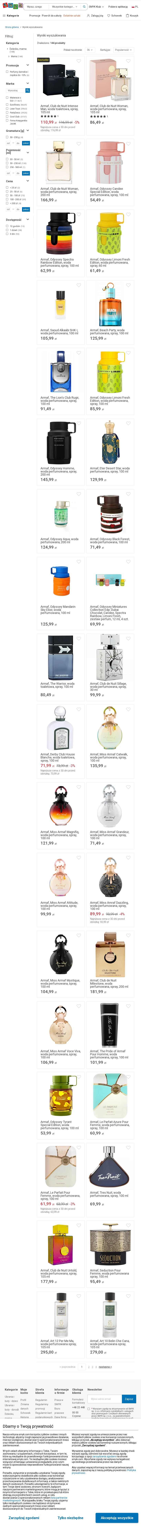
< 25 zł (15, 187)
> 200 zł (15, 203)
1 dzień (16, 230)
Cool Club (18, 116)
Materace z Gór (16, 99)
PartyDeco (18, 112)
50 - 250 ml (18, 163)
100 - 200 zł (18, 199)
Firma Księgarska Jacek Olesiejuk (18, 123)
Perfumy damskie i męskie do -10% (19, 73)
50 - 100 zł (17, 195)
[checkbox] (7, 72)
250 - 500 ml (17, 167)
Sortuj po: (105, 50)
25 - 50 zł (16, 191)
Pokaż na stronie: (73, 50)
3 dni (14, 234)
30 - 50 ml (16, 159)
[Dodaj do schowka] (79, 61)
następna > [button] (105, 1367)
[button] (84, 6)
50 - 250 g (16, 137)
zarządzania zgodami (104, 1456)
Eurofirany (18, 104)
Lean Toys (18, 108)
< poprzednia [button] (67, 1367)
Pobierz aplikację (118, 6)
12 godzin (17, 226)
